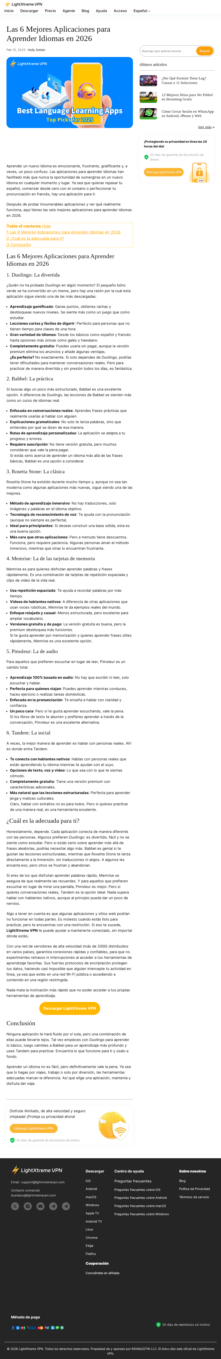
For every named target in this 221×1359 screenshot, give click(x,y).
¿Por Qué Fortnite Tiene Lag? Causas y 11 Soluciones (184, 80)
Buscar (205, 51)
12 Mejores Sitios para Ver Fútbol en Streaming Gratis (187, 97)
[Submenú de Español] (149, 11)
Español (140, 11)
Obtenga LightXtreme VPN (33, 1128)
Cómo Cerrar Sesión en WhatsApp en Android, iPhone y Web (188, 113)
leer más (205, 127)
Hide (46, 226)
